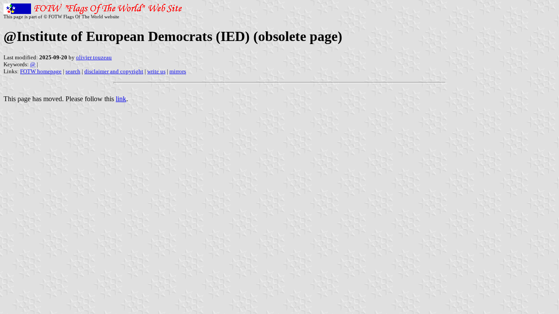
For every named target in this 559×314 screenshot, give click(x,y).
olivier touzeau (94, 57)
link (121, 98)
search (73, 71)
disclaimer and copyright (113, 71)
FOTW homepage (41, 71)
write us (156, 71)
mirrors (177, 71)
